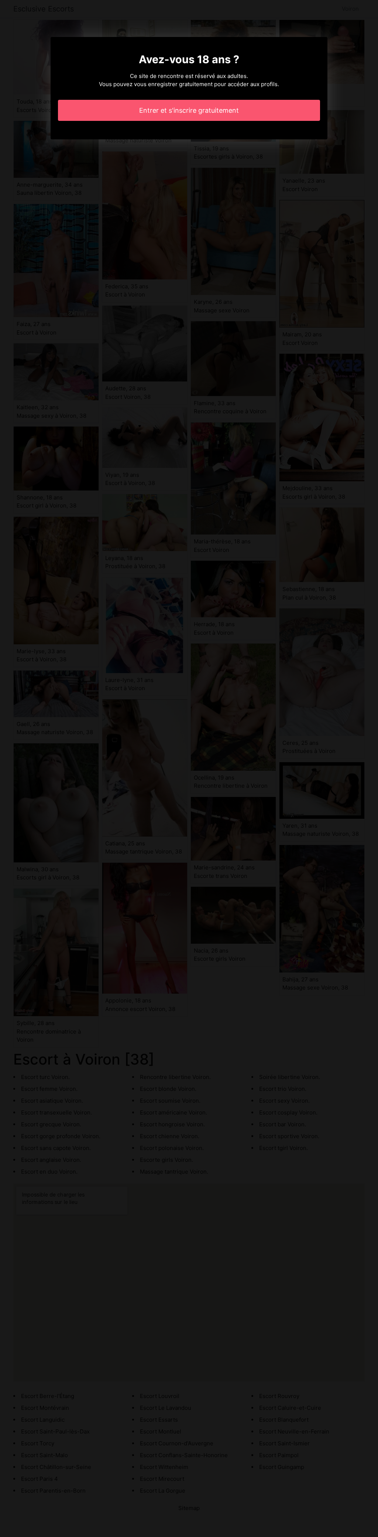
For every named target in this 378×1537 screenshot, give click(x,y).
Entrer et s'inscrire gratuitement (189, 110)
